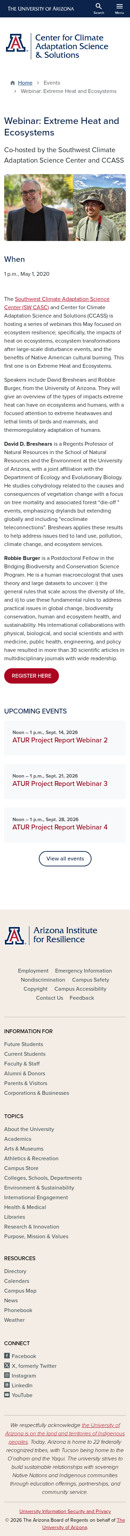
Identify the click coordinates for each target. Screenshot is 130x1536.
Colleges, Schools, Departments (43, 1178)
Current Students (24, 1054)
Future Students (23, 1044)
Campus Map (20, 1290)
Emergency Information (83, 970)
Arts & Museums (23, 1148)
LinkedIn (22, 1385)
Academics (17, 1139)
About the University (29, 1129)
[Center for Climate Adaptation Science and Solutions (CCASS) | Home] (65, 46)
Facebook (24, 1356)
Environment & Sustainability (39, 1187)
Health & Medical (25, 1207)
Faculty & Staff (22, 1063)
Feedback (82, 998)
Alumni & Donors (24, 1073)
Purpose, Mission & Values (36, 1236)
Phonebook (18, 1310)
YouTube (22, 1395)
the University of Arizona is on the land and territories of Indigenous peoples (65, 1433)
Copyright (35, 988)
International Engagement (36, 1197)
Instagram (24, 1375)
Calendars (16, 1281)
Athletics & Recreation (31, 1158)
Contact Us (49, 998)
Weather (14, 1320)
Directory (15, 1271)
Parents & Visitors (25, 1083)
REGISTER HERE (31, 675)
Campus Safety (90, 979)
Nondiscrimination (43, 979)
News (11, 1300)
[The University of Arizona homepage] (40, 8)
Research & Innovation (31, 1226)
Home (25, 82)
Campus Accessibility (80, 988)
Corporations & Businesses (36, 1093)
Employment (33, 970)
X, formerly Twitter (34, 1366)
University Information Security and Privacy (65, 1511)
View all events (65, 858)
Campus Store (21, 1168)
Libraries (14, 1217)
